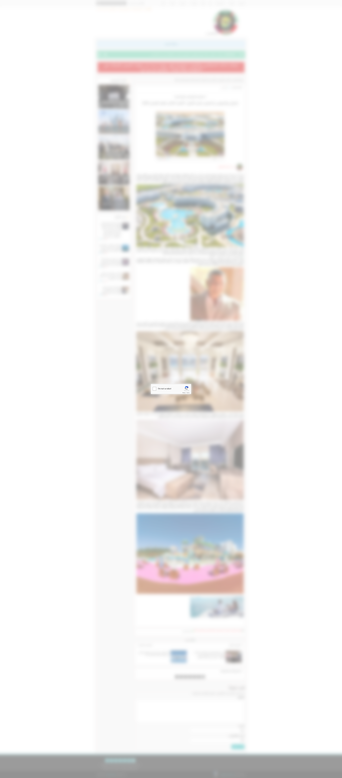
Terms (188, 392)
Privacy (184, 392)
